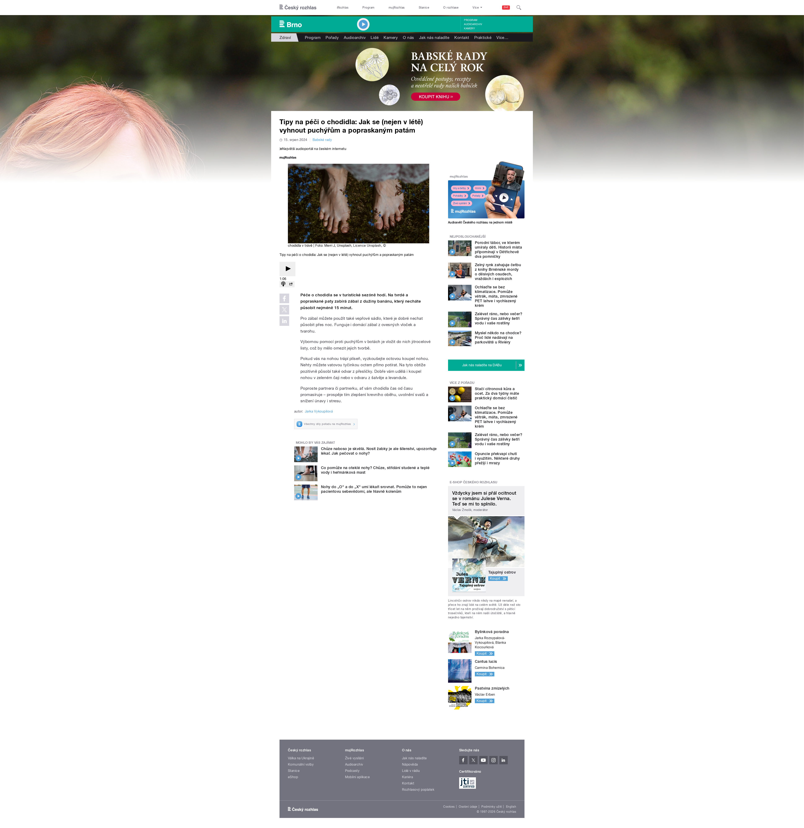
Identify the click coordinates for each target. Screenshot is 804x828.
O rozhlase (451, 7)
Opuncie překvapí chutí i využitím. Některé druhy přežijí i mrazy (497, 458)
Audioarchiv (473, 24)
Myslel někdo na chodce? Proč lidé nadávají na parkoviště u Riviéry (498, 337)
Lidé (375, 37)
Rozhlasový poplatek (418, 790)
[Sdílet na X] (284, 310)
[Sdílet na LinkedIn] (284, 321)
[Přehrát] (287, 269)
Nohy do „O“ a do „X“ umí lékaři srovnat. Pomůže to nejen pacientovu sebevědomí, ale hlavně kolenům (374, 489)
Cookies (449, 806)
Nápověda (410, 764)
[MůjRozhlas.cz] (288, 158)
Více (502, 37)
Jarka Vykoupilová (319, 411)
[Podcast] (283, 284)
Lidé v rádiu (411, 771)
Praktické (482, 37)
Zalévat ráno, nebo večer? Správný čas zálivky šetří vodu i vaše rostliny (498, 318)
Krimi (478, 188)
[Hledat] (518, 7)
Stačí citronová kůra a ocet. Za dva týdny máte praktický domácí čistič (497, 393)
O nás (408, 37)
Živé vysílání (460, 203)
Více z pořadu (462, 383)
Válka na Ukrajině (301, 758)
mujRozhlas (397, 7)
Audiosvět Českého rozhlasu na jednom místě (480, 222)
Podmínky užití (491, 806)
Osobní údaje (468, 806)
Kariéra (407, 777)
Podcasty (352, 771)
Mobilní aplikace (357, 777)
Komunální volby (301, 764)
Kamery (469, 28)
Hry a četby (459, 188)
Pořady (332, 37)
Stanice (424, 7)
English (511, 806)
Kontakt (461, 37)
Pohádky (458, 195)
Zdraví (285, 37)
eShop (293, 777)
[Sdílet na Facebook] (284, 298)
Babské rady (322, 140)
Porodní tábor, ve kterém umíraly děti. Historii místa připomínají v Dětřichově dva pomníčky (498, 249)
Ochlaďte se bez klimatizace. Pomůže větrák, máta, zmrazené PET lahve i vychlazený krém (496, 296)
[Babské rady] (402, 76)
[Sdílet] (291, 284)
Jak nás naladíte (434, 37)
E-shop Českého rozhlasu (473, 482)
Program (368, 7)
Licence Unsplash (367, 246)
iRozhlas (343, 7)
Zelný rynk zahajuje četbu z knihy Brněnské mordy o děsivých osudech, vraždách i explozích (498, 272)
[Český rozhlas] (298, 7)
